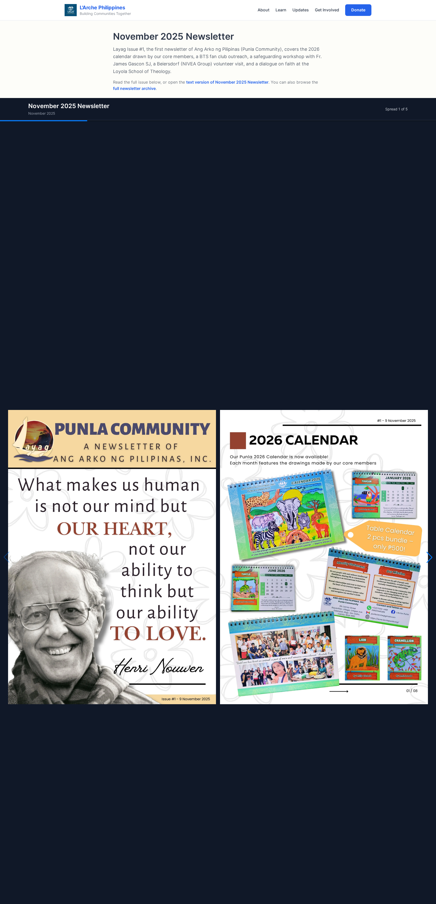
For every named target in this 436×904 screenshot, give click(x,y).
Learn (281, 9)
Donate (358, 9)
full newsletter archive (134, 88)
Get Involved (327, 9)
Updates (300, 9)
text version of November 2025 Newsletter (227, 82)
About (263, 9)
